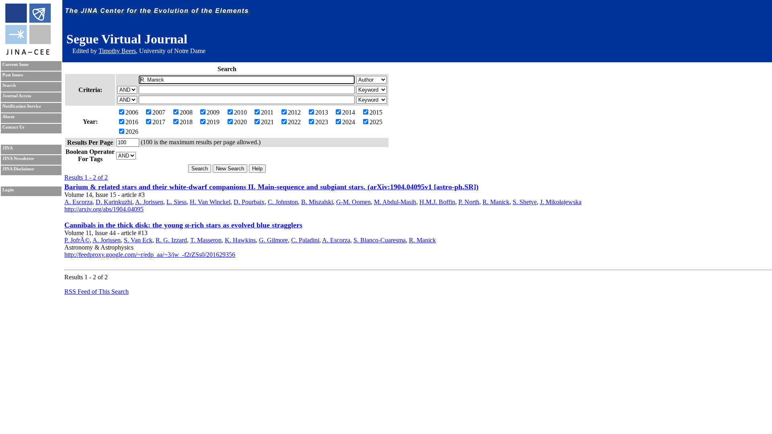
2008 (186, 112)
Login (8, 190)
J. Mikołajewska (560, 202)
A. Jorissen (149, 202)
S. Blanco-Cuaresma (379, 240)
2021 (267, 122)
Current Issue (15, 64)
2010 (240, 112)
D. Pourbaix (249, 202)
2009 (213, 112)
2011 (267, 112)
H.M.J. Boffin (437, 202)
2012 (294, 112)
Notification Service (21, 106)
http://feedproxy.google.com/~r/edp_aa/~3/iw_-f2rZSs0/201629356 (149, 254)
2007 (158, 112)
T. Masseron (206, 240)
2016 (131, 122)
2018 (186, 122)
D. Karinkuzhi (114, 202)
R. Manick (495, 202)
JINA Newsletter (18, 158)
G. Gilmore (273, 240)
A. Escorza (78, 202)
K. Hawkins (240, 240)
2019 (213, 122)
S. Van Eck (138, 240)
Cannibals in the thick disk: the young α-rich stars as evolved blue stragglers (183, 225)
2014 (348, 112)
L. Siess (176, 202)
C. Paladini (305, 240)
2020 (240, 122)
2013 (321, 112)
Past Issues (12, 75)
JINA (7, 148)
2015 (376, 112)
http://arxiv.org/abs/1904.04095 (104, 209)
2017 (158, 122)
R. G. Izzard (171, 240)
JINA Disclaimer (18, 169)
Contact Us (13, 127)
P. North (468, 202)
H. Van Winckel (210, 202)
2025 (376, 122)
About (8, 117)
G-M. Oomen (353, 202)
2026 (131, 131)
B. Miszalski (317, 202)
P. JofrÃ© (77, 240)
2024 (348, 122)
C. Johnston (283, 202)
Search (9, 85)
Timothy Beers (117, 50)
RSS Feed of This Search (96, 291)
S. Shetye (525, 202)
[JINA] (27, 53)
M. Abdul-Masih (395, 202)
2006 (131, 112)
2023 (321, 122)
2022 (294, 122)
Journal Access (16, 96)
